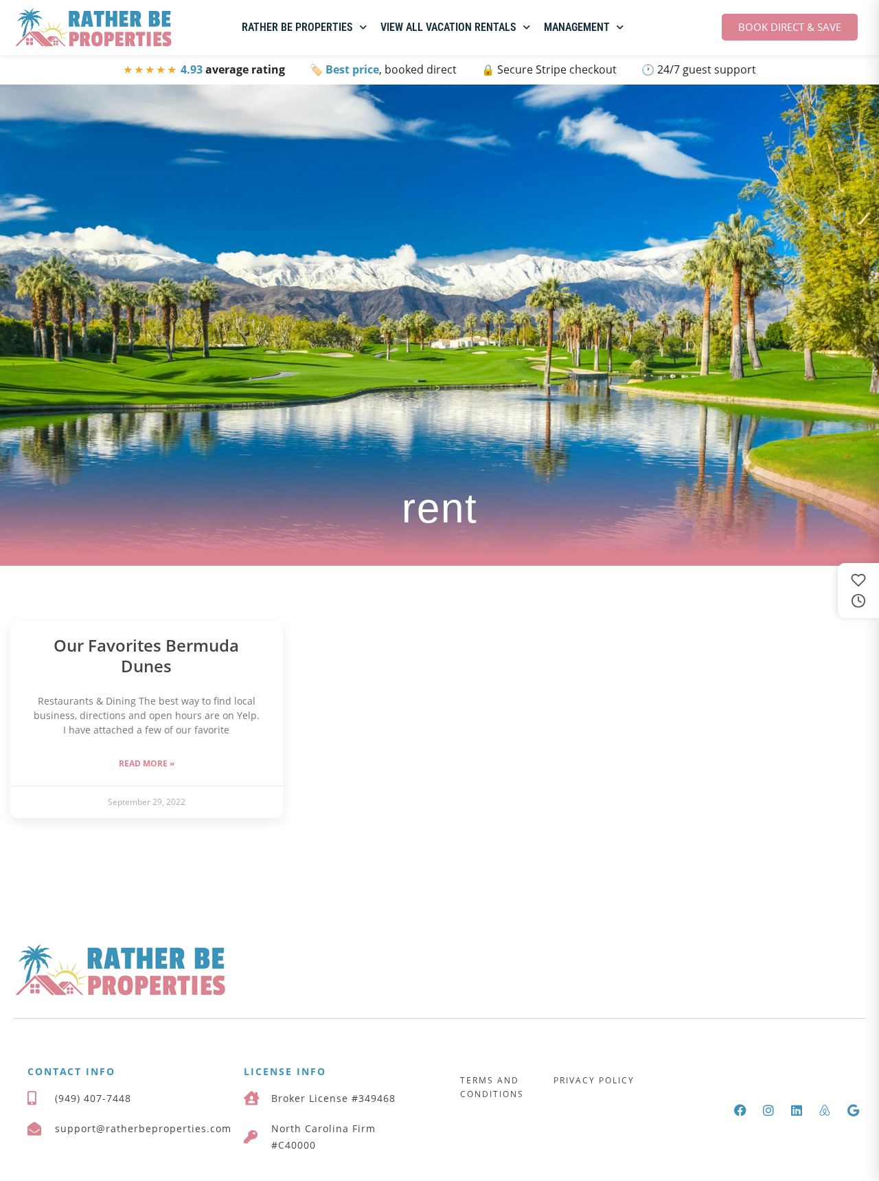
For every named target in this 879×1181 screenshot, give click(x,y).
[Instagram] (768, 1110)
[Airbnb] (824, 1110)
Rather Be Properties (297, 27)
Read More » (146, 763)
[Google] (853, 1110)
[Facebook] (740, 1110)
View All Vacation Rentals (448, 27)
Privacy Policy (594, 1080)
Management (577, 27)
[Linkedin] (796, 1110)
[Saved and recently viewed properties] (858, 590)
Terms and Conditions (492, 1087)
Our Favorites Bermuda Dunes (146, 655)
